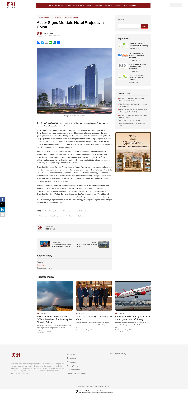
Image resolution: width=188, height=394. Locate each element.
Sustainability (133, 5)
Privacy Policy (72, 366)
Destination (107, 5)
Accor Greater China (51, 211)
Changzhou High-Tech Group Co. (50, 216)
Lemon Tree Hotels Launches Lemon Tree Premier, (137, 77)
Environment (41, 333)
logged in (40, 265)
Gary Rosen (69, 216)
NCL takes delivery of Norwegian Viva (94, 318)
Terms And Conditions (76, 374)
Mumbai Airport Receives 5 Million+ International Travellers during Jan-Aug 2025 (132, 123)
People (125, 5)
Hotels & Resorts (71, 17)
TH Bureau (48, 33)
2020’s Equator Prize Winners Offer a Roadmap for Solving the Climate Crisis (54, 319)
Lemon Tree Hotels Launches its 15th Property (138, 45)
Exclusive (117, 5)
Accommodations (78, 5)
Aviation (117, 330)
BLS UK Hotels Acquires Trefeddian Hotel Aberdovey (137, 66)
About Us (71, 354)
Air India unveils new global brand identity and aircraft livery (133, 318)
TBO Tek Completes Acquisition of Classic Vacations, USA (133, 105)
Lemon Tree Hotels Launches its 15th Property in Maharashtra (131, 100)
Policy (68, 5)
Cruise (78, 332)
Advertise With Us (74, 370)
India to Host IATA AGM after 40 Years (87, 245)
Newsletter (71, 358)
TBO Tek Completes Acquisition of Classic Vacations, (136, 55)
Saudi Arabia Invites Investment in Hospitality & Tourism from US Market (61, 245)
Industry (89, 5)
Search (121, 19)
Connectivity (59, 5)
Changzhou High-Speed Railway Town (75, 211)
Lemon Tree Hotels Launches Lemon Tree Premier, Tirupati (133, 116)
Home (51, 5)
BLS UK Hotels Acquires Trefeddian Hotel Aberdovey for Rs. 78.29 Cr (133, 111)
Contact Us (71, 362)
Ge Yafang (81, 216)
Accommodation (44, 17)
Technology (98, 5)
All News (58, 17)
